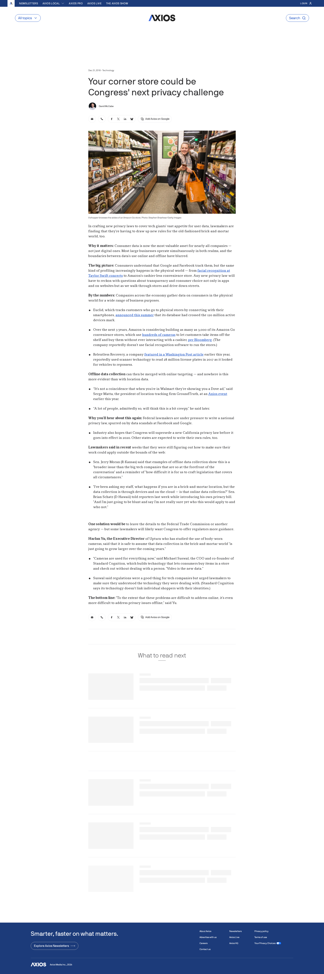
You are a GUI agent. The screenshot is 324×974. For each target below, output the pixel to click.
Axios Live (94, 3)
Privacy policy (261, 931)
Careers (204, 943)
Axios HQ (233, 943)
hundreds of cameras (159, 335)
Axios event (217, 394)
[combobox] (53, 3)
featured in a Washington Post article (174, 354)
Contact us (205, 949)
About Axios (205, 931)
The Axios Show (117, 3)
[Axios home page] (11, 3)
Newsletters (28, 3)
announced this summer (135, 315)
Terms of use (260, 937)
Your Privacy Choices (265, 943)
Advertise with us (208, 937)
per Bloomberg (200, 340)
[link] (92, 119)
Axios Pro (76, 3)
